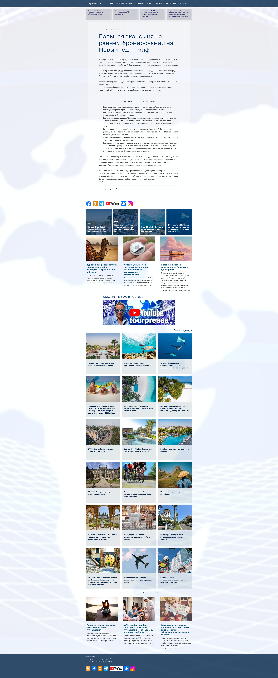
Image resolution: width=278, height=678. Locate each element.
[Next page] (153, 592)
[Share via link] (116, 189)
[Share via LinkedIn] (110, 189)
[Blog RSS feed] (88, 668)
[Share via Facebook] (100, 189)
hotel (89, 223)
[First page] (121, 592)
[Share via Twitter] (105, 189)
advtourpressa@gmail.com (105, 659)
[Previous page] (125, 592)
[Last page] (157, 592)
